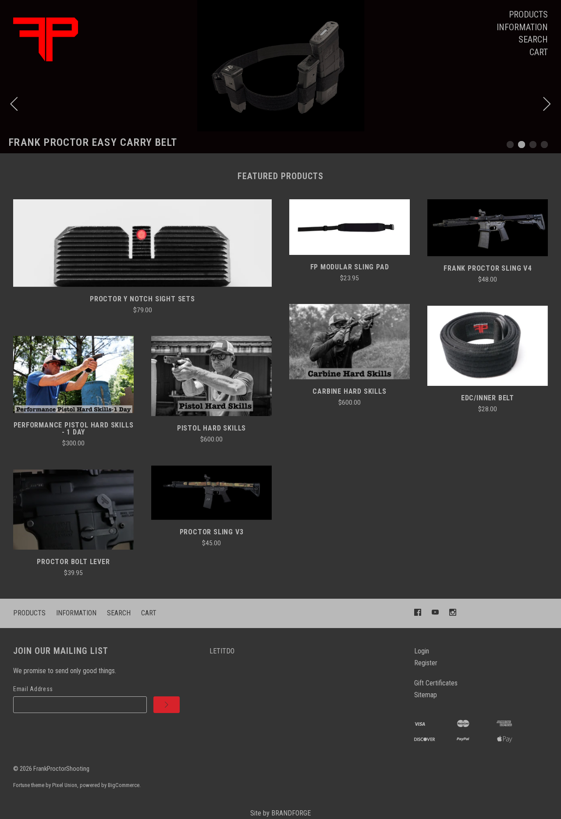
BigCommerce (123, 785)
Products (528, 14)
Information (522, 27)
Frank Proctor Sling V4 (488, 268)
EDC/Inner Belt (487, 398)
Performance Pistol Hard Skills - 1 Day (74, 428)
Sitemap (425, 695)
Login (421, 651)
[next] (547, 105)
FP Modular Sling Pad (349, 267)
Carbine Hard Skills (349, 391)
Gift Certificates (436, 683)
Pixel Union (64, 785)
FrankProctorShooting (61, 769)
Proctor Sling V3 (212, 532)
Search (533, 39)
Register (425, 663)
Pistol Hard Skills (211, 428)
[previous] (14, 105)
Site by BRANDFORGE (280, 813)
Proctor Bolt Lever (73, 562)
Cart (538, 52)
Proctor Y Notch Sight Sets (142, 299)
